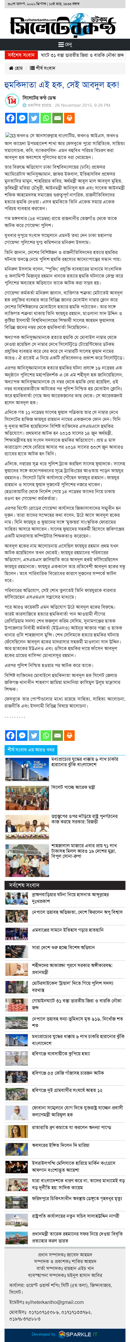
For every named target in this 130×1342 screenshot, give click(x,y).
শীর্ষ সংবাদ (45, 68)
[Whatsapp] (46, 118)
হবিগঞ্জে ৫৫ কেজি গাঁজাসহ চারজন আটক (68, 1073)
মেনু (68, 44)
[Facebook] (10, 118)
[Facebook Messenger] (22, 118)
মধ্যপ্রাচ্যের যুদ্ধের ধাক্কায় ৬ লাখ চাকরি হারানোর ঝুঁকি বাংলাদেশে (84, 762)
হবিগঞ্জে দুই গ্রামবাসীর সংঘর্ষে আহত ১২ (67, 1090)
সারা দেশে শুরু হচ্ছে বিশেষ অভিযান (63, 948)
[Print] (69, 118)
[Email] (57, 118)
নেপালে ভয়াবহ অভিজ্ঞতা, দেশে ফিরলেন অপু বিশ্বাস (77, 912)
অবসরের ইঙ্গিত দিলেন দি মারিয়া (60, 1145)
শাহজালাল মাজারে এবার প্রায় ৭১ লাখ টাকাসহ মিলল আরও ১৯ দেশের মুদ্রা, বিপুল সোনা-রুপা (84, 851)
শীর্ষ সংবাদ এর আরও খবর (31, 750)
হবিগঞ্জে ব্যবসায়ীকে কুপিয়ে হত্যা (61, 1054)
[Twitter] (34, 118)
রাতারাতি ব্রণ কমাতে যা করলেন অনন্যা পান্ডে (71, 1128)
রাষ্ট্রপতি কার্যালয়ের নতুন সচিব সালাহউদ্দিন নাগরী (75, 1216)
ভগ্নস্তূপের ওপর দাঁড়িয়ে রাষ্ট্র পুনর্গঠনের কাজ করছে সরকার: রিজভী (84, 819)
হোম (18, 68)
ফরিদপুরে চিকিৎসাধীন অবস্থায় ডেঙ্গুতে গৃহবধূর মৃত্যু (77, 1199)
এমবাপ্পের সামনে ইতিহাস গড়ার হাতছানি (68, 930)
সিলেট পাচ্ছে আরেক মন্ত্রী (73, 787)
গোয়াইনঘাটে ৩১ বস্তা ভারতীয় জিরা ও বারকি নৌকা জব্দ (67, 55)
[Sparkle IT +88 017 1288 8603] (78, 1334)
